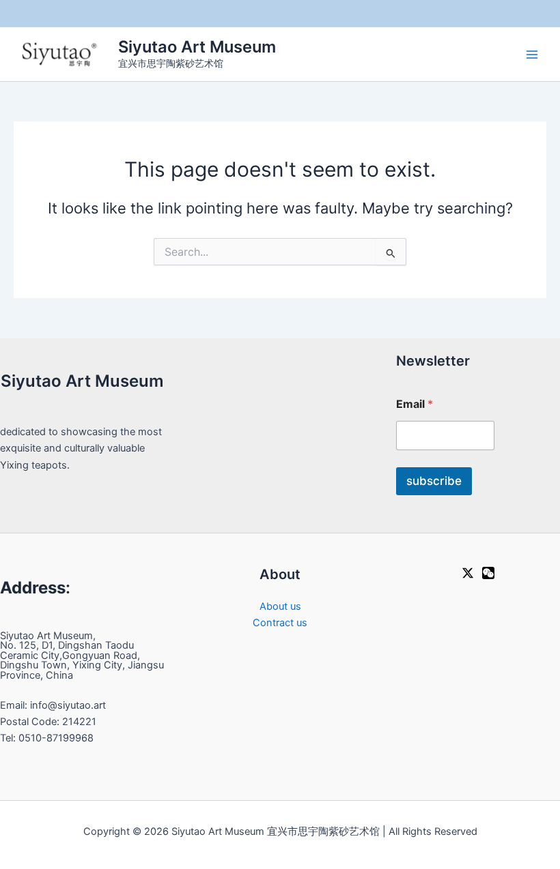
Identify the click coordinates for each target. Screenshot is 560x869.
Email (414, 404)
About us (280, 606)
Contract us (280, 623)
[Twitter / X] (468, 573)
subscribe (434, 481)
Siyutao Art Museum (197, 47)
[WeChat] (488, 573)
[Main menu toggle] (532, 54)
